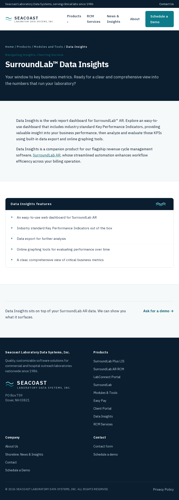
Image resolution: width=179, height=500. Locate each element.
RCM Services (93, 19)
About (135, 19)
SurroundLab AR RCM (108, 369)
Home (9, 47)
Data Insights (103, 416)
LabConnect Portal (106, 377)
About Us (11, 446)
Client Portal (102, 408)
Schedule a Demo (159, 19)
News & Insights (113, 19)
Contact (11, 462)
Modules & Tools (105, 393)
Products (74, 16)
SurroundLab (102, 385)
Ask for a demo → (158, 311)
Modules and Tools (48, 47)
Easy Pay (99, 400)
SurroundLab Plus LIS (108, 361)
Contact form (103, 446)
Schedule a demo (105, 454)
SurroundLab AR (46, 155)
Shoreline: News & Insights (24, 454)
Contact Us (166, 4)
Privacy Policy (163, 489)
